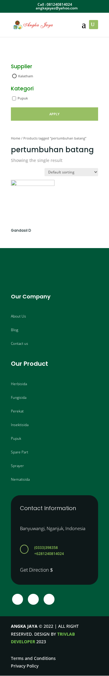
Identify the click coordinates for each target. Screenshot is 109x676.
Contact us (19, 343)
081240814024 (59, 4)
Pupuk (23, 98)
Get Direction (34, 570)
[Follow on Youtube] (49, 599)
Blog (14, 329)
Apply (54, 114)
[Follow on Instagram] (33, 599)
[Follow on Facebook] (17, 599)
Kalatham (25, 76)
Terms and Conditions (33, 658)
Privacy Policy (24, 666)
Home (15, 138)
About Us (18, 316)
